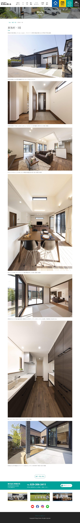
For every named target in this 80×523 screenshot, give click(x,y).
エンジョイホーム (6, 3)
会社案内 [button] (47, 3)
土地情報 (32, 493)
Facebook (37, 505)
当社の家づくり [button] (18, 3)
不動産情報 (76, 5)
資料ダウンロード (67, 485)
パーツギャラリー (36, 3)
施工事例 (31, 3)
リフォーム (55, 5)
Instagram (42, 505)
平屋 (9, 30)
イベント (23, 3)
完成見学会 (10, 493)
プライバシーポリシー (40, 515)
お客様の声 (42, 3)
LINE (47, 505)
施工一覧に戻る (40, 476)
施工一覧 (14, 22)
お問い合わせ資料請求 (69, 6)
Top (9, 22)
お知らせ (27, 3)
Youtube (32, 505)
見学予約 (62, 5)
